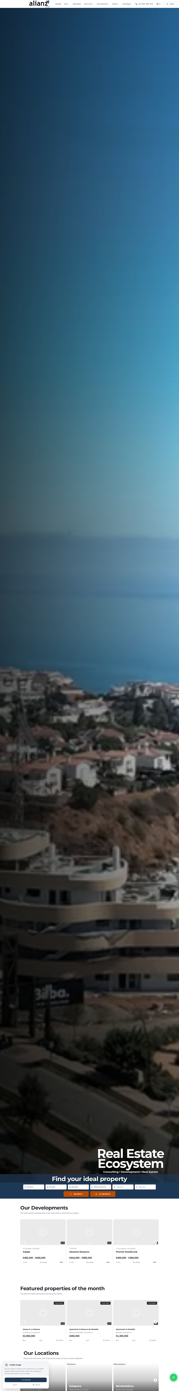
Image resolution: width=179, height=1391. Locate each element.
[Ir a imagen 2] (89, 1243)
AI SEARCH (104, 1194)
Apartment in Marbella (125, 1329)
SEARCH (78, 1194)
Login (171, 4)
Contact (127, 4)
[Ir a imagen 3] (44, 1243)
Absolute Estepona (79, 1252)
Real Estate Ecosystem (130, 1158)
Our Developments (44, 1207)
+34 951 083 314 (145, 4)
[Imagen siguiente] (63, 1232)
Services (88, 4)
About (115, 4)
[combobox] (33, 1186)
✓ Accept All (26, 1380)
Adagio (26, 1252)
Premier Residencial (126, 1252)
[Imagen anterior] (22, 1232)
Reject (15, 1385)
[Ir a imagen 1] (41, 1243)
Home (58, 4)
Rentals (77, 4)
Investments (102, 4)
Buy (66, 4)
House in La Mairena (31, 1329)
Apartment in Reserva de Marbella (83, 1329)
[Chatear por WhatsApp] (173, 1377)
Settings (37, 1385)
